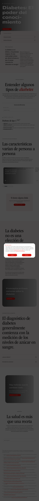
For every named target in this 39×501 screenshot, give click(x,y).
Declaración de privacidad (20, 251)
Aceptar (12, 255)
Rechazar (26, 255)
